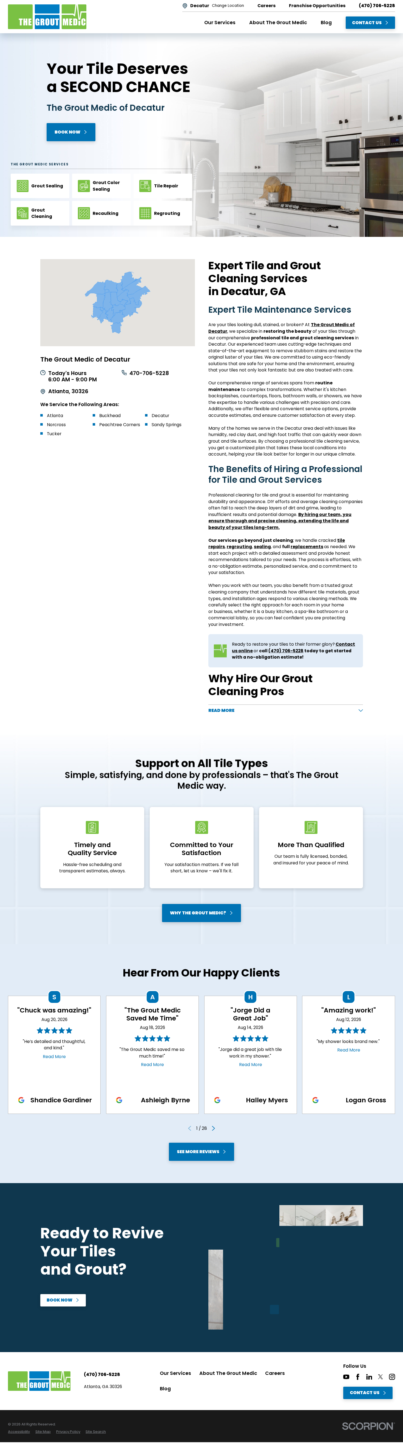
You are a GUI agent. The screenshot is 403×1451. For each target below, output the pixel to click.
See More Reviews (198, 1152)
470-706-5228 (149, 373)
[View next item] (213, 1128)
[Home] (47, 16)
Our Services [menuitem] (219, 22)
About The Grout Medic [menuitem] (278, 22)
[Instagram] (392, 1377)
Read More (54, 1056)
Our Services (175, 1373)
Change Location (228, 6)
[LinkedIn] (369, 1377)
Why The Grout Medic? (198, 913)
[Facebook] (358, 1377)
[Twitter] (381, 1377)
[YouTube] (346, 1377)
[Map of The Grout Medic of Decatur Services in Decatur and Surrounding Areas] (117, 302)
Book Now (67, 132)
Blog (165, 1388)
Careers (275, 1373)
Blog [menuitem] (326, 22)
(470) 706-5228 (377, 6)
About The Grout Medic (228, 1373)
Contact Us (367, 23)
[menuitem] (19, 1432)
